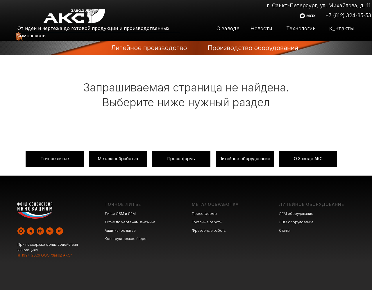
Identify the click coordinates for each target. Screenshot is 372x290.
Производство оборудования (253, 48)
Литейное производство (149, 48)
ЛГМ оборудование (296, 213)
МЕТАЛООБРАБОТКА (215, 204)
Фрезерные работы (209, 230)
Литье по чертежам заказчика (130, 222)
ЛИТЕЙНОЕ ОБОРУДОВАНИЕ (311, 204)
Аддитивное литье (120, 230)
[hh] (40, 231)
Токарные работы (207, 222)
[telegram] (30, 231)
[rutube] (59, 231)
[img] (98, 48)
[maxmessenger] (21, 231)
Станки (285, 230)
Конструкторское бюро (125, 238)
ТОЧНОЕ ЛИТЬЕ (123, 204)
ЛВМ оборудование (296, 222)
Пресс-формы (204, 213)
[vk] (49, 231)
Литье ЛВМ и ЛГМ (120, 213)
